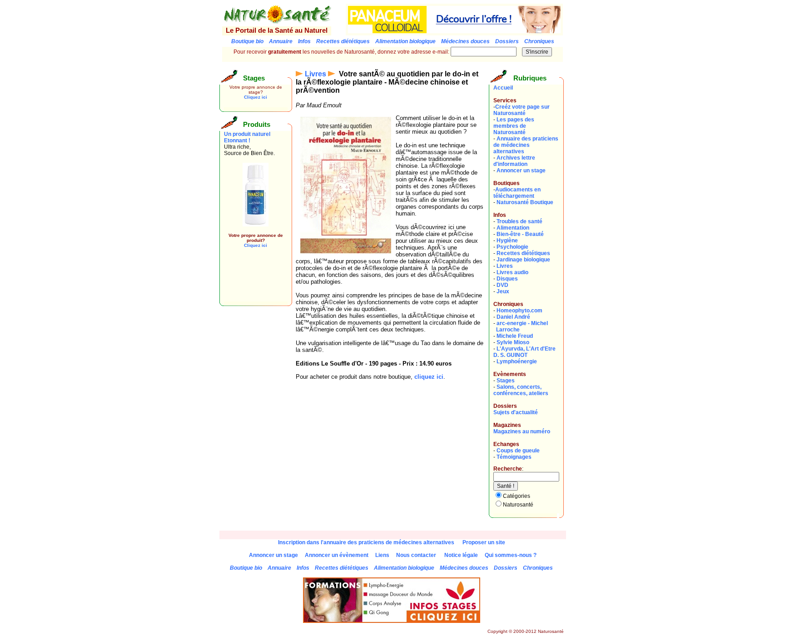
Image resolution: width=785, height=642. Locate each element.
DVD (502, 285)
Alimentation (513, 228)
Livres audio (512, 272)
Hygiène (507, 240)
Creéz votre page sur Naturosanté (521, 110)
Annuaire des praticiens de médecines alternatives (525, 145)
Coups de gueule (518, 450)
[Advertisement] (251, 281)
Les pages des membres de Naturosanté (513, 125)
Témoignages (514, 457)
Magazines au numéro (521, 431)
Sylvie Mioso (513, 342)
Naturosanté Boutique (525, 202)
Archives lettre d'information (514, 161)
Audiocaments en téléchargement (517, 192)
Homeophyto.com (519, 310)
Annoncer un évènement (336, 555)
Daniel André (513, 317)
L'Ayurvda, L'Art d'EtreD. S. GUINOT (524, 352)
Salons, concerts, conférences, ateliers (520, 390)
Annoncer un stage (521, 170)
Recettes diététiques (523, 253)
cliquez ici (428, 376)
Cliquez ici (255, 97)
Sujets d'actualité (515, 412)
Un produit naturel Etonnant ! (247, 137)
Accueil (503, 88)
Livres (315, 74)
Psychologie (512, 247)
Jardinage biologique (523, 259)
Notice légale (461, 555)
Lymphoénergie (517, 361)
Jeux (503, 291)
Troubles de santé (519, 221)
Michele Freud (515, 336)
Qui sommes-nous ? (511, 555)
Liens (382, 555)
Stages (506, 380)
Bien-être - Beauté (520, 234)
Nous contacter (416, 555)
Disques (507, 279)
